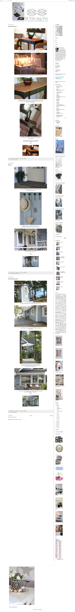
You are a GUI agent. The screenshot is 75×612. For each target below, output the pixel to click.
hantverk (61, 304)
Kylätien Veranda (64, 308)
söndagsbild (57, 325)
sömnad (61, 324)
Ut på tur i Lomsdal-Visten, (59, 113)
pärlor (65, 320)
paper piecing (57, 318)
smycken (63, 322)
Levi (59, 310)
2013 (57, 423)
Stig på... (10, 165)
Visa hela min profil (58, 60)
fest (64, 301)
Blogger (41, 609)
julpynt (63, 306)
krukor (56, 308)
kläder (56, 307)
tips (59, 327)
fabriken (60, 301)
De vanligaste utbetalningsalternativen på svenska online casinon (60, 97)
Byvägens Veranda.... (61, 277)
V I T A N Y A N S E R (59, 92)
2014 (57, 422)
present (61, 319)
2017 (57, 404)
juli (57, 412)
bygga (63, 298)
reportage (58, 321)
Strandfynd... (62, 281)
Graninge (62, 303)
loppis (15, 159)
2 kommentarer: (17, 158)
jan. (57, 419)
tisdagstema (63, 327)
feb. (57, 418)
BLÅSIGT (57, 100)
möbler (56, 317)
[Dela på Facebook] (24, 158)
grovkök (65, 303)
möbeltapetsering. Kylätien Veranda (60, 316)
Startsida (31, 415)
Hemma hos (58, 112)
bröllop (60, 298)
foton (56, 302)
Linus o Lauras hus (58, 311)
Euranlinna (56, 301)
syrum (56, 324)
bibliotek (65, 295)
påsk (62, 320)
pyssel (56, 320)
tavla (56, 326)
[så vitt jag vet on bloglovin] (58, 79)
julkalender (57, 306)
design (59, 300)
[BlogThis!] (22, 158)
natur (63, 317)
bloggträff (64, 296)
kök (57, 309)
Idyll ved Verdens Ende (59, 116)
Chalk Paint (63, 299)
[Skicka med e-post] (21, 158)
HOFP (57, 89)
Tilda (57, 327)
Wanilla (57, 108)
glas (59, 303)
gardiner (56, 303)
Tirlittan (57, 95)
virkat (65, 331)
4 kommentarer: (17, 272)
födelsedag (59, 302)
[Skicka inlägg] (20, 158)
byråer (57, 299)
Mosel (61, 314)
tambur (19, 273)
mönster (60, 317)
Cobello (56, 300)
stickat (61, 323)
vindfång (57, 331)
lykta (61, 313)
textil (65, 326)
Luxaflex (59, 313)
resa (61, 321)
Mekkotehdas (58, 121)
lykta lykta (65, 313)
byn (11, 159)
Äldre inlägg (51, 415)
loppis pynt (62, 312)
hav (64, 304)
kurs (59, 308)
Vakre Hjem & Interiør (59, 115)
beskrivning (57, 295)
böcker (60, 299)
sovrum (56, 323)
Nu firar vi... (61, 286)
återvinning (56, 333)
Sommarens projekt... (13, 279)
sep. (57, 406)
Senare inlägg (10, 415)
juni (57, 413)
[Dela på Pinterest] (25, 158)
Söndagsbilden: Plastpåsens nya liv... (63, 272)
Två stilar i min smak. (59, 86)
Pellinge (15, 273)
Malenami (57, 102)
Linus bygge (63, 310)
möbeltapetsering (61, 315)
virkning (58, 332)
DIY (12, 159)
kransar (63, 307)
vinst (62, 331)
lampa (64, 309)
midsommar (57, 314)
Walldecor (63, 332)
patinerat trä (62, 318)
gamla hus (63, 302)
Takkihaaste (57, 122)
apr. (57, 416)
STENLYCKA (58, 99)
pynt (64, 319)
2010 (57, 427)
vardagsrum (61, 330)
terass (59, 326)
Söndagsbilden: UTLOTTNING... (62, 257)
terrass (62, 326)
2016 (57, 405)
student (64, 323)
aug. (57, 407)
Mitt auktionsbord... (12, 26)
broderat (56, 298)
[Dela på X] (23, 158)
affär (11, 273)
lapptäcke (56, 310)
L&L (60, 309)
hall (13, 159)
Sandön (17, 273)
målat (16, 159)
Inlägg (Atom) (15, 417)
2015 (57, 421)
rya (64, 321)
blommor (58, 297)
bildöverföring (59, 296)
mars (58, 417)
